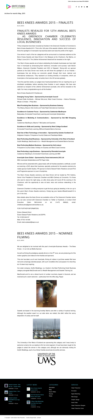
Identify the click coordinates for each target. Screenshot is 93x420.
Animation (52, 387)
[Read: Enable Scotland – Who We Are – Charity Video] (6, 385)
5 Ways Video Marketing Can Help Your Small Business (37, 403)
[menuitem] (69, 7)
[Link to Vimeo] (81, 6)
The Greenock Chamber (63, 197)
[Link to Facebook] (76, 6)
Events (51, 394)
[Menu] (69, 7)
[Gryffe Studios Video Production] (15, 7)
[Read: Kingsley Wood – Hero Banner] (6, 392)
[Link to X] (84, 6)
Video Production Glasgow (78, 405)
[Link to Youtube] (87, 6)
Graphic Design (75, 399)
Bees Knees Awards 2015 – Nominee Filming (45, 235)
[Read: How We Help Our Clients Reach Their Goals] (28, 395)
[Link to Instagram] (79, 6)
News (22, 26)
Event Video (52, 392)
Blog (18, 26)
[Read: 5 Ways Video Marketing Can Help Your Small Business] (28, 402)
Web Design (74, 396)
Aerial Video (74, 402)
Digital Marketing (75, 394)
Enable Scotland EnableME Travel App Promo (14, 399)
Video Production (75, 388)
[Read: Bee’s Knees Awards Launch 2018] (28, 389)
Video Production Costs (77, 408)
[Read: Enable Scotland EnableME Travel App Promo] (6, 398)
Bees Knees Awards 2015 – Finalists (45, 22)
